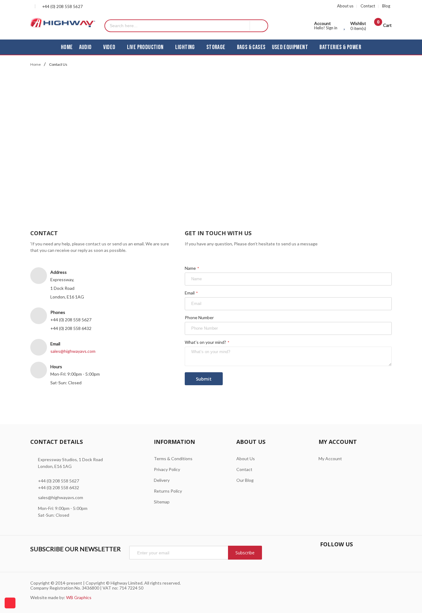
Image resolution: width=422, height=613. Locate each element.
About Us (245, 458)
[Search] (259, 26)
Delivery (162, 480)
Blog (386, 5)
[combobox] (177, 25)
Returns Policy (168, 491)
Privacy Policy (167, 469)
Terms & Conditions (173, 458)
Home (35, 64)
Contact (368, 5)
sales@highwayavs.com (72, 351)
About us (345, 5)
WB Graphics (78, 597)
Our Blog (245, 480)
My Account (330, 458)
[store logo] (62, 22)
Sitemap (162, 501)
